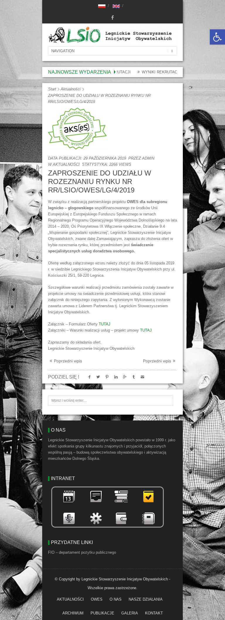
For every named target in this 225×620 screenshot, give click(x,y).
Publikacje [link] (102, 613)
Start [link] (52, 89)
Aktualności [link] (71, 89)
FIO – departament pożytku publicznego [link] (82, 552)
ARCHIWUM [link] (72, 613)
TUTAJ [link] (104, 324)
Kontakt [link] (154, 613)
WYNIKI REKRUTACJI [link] (148, 72)
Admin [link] (148, 158)
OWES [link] (97, 599)
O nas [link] (116, 599)
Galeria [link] (129, 613)
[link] (217, 37)
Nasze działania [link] (146, 599)
